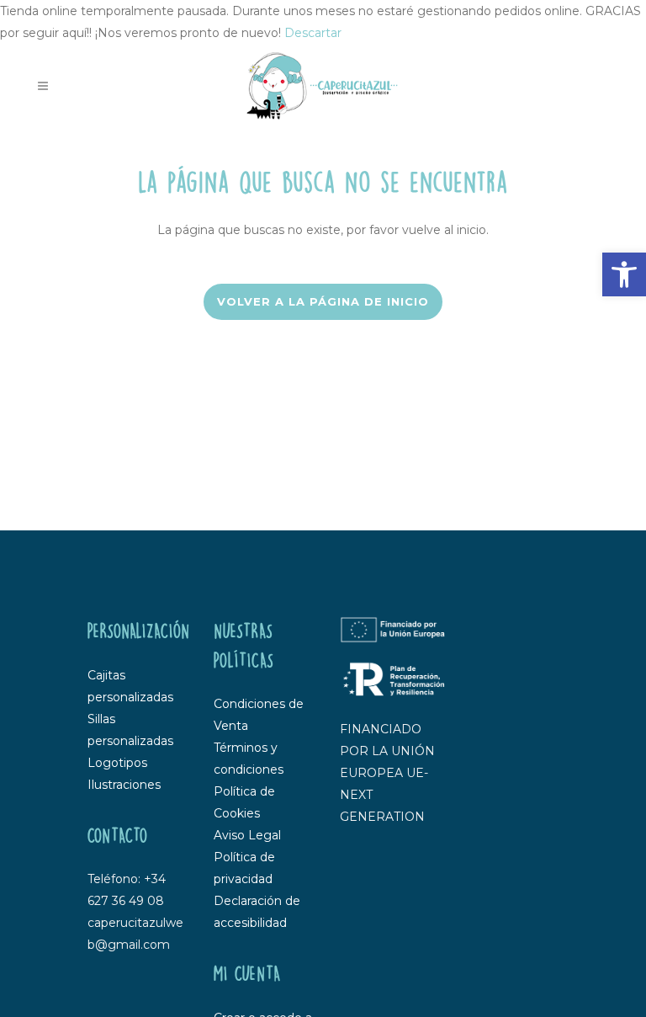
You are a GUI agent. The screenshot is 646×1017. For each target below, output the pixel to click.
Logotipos (117, 762)
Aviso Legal (247, 835)
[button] (624, 274)
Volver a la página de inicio (323, 301)
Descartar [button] (313, 32)
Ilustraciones (124, 784)
